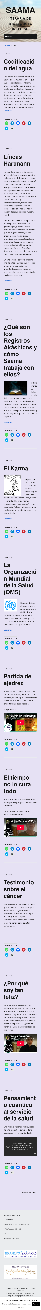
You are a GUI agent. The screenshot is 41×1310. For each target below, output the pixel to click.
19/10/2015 (8, 669)
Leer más (8, 110)
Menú (9, 36)
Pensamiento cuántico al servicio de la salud (20, 1108)
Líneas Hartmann (17, 159)
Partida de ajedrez (17, 679)
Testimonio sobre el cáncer (19, 889)
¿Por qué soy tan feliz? (16, 990)
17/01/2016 (8, 149)
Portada (7, 45)
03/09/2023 (8, 54)
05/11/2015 (8, 557)
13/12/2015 (8, 319)
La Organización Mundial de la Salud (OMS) (20, 578)
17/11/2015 (8, 461)
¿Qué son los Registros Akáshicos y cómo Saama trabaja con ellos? (20, 350)
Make (20, 1294)
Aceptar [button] (35, 1304)
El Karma (16, 468)
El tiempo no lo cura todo (17, 784)
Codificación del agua (19, 64)
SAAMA (20, 9)
